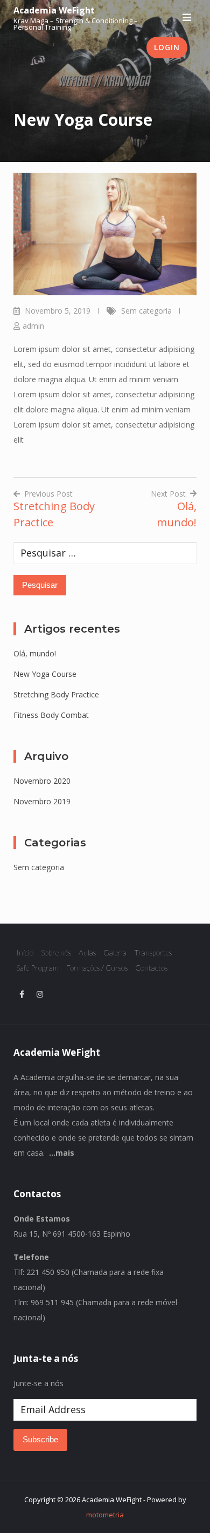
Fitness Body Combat (51, 715)
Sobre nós (56, 952)
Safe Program (37, 967)
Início (24, 952)
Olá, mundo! (34, 653)
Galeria (115, 952)
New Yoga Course (44, 674)
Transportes (153, 952)
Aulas (87, 952)
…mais (61, 1153)
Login (167, 47)
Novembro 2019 (42, 801)
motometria (105, 1515)
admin (33, 326)
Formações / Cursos (97, 967)
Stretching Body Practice (56, 694)
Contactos (151, 967)
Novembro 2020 (42, 781)
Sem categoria (146, 311)
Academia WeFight (54, 10)
